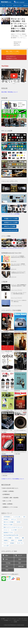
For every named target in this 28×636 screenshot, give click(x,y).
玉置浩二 (13, 540)
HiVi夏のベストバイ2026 (11, 218)
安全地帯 (20, 540)
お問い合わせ (16, 620)
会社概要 (3, 618)
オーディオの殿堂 (7, 537)
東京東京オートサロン (8, 532)
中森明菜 (6, 540)
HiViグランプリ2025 (9, 226)
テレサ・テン (20, 543)
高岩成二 (7, 12)
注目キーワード (6, 513)
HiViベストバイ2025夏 (8, 522)
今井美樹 (12, 543)
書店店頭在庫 (5, 485)
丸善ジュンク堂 (7, 500)
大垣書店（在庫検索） (9, 491)
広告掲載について (8, 620)
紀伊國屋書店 (6, 494)
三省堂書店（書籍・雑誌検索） (11, 497)
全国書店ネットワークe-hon (10, 507)
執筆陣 (15, 621)
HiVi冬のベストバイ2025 (11, 222)
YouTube (17, 537)
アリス (5, 543)
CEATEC (19, 522)
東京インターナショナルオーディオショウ (13, 527)
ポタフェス (13, 519)
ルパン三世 (6, 545)
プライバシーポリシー (11, 618)
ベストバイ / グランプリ (9, 181)
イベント (6, 530)
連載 (23, 537)
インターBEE (14, 530)
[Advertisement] (14, 598)
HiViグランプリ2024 (8, 524)
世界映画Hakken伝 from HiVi (11, 253)
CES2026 (6, 519)
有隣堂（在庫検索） (8, 504)
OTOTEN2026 (7, 516)
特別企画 (4, 88)
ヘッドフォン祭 (16, 516)
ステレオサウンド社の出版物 (11, 310)
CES (24, 516)
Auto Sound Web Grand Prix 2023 (11, 535)
